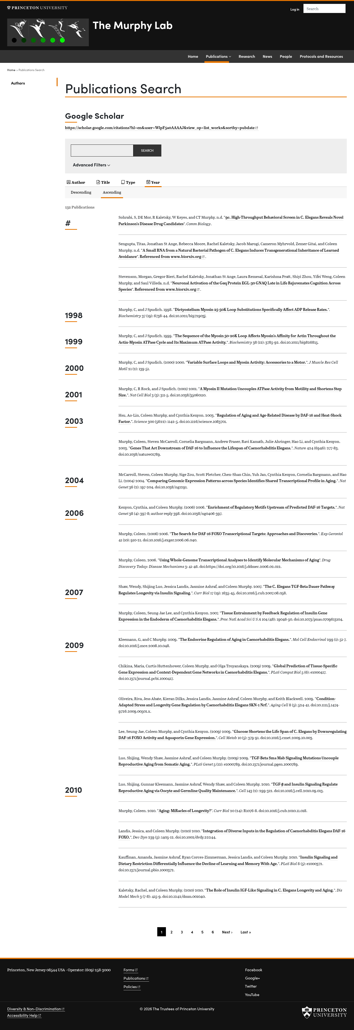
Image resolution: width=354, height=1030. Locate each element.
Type (130, 182)
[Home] (50, 34)
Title (105, 182)
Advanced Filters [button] (89, 165)
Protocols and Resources (321, 56)
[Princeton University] (37, 8)
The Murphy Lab (133, 24)
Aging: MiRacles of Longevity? (185, 810)
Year (155, 182)
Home (193, 56)
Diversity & (34, 1008)
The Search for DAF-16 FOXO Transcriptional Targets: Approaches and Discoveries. (244, 533)
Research (247, 56)
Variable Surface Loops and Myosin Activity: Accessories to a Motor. (246, 362)
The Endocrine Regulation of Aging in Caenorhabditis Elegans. (235, 639)
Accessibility (22, 1015)
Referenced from (172, 256)
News (267, 56)
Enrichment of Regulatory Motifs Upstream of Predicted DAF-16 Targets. (271, 507)
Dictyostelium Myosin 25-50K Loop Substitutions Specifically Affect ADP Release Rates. (251, 309)
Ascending (112, 192)
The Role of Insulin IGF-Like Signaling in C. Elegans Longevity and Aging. (270, 890)
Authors (33, 82)
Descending (81, 192)
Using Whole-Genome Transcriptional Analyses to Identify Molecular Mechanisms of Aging (239, 560)
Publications (217, 56)
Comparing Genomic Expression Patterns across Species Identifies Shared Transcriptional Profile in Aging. (242, 480)
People (286, 56)
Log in (294, 9)
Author (78, 182)
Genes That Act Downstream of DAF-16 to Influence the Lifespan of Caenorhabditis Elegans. (210, 448)
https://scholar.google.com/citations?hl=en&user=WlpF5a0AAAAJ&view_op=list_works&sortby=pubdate (160, 127)
